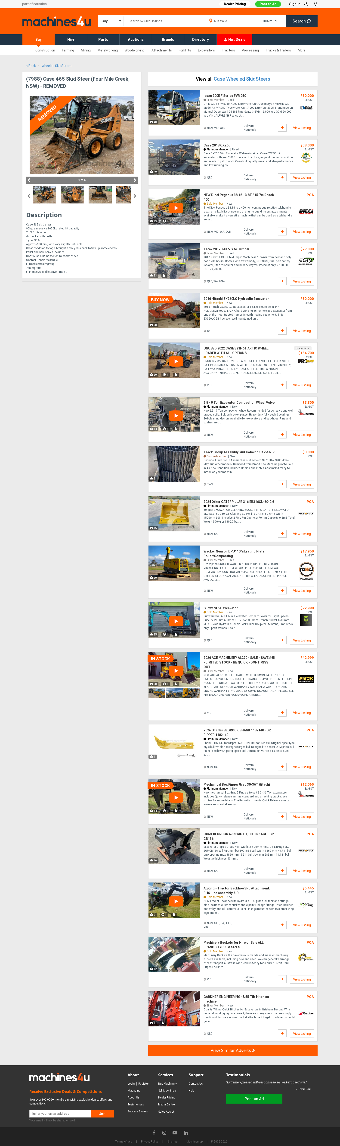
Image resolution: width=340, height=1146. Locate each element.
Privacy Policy (149, 1141)
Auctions (136, 39)
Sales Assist (166, 1111)
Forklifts (185, 50)
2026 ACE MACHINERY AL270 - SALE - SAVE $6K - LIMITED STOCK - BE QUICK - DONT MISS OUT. (239, 662)
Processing (250, 50)
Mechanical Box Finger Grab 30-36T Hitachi (237, 784)
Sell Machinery (167, 1090)
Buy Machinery (167, 1083)
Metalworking (108, 50)
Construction (45, 50)
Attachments (161, 50)
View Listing (302, 128)
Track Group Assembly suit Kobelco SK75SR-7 (239, 452)
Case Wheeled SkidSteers (242, 79)
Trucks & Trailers (278, 50)
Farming (68, 50)
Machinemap (194, 1141)
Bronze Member (216, 456)
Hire (70, 39)
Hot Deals (236, 39)
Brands (168, 39)
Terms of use (123, 1141)
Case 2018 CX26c (217, 145)
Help (191, 1090)
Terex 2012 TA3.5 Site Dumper (227, 249)
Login (131, 1084)
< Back (31, 66)
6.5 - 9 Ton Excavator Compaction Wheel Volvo (239, 402)
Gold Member (215, 203)
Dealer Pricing (166, 1097)
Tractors (228, 50)
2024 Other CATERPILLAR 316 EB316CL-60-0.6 (239, 502)
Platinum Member (218, 149)
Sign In (294, 4)
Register (143, 1084)
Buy (38, 39)
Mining (86, 50)
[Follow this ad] (282, 128)
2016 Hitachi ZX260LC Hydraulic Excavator (236, 299)
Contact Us (196, 1083)
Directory (200, 39)
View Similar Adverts (231, 1050)
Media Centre (166, 1104)
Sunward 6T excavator (221, 608)
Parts (103, 39)
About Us (133, 1097)
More (302, 50)
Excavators (206, 50)
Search (300, 21)
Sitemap (172, 1141)
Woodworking (135, 50)
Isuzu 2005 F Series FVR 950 (225, 96)
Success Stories (138, 1111)
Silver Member (215, 100)
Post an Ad (268, 4)
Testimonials (136, 1104)
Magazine (134, 1090)
